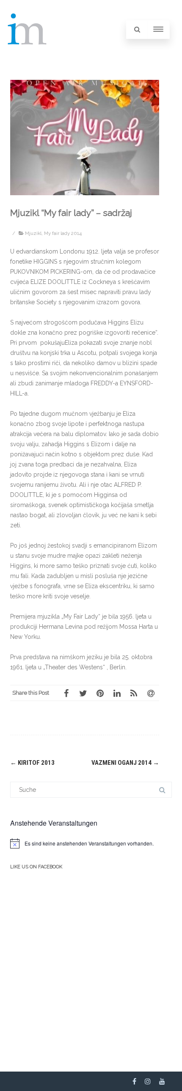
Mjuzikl (33, 233)
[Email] (150, 693)
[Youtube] (162, 1081)
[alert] (91, 843)
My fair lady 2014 (63, 233)
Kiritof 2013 (32, 762)
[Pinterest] (99, 693)
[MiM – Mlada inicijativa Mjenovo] (27, 55)
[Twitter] (82, 693)
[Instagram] (148, 1081)
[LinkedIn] (116, 693)
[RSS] (133, 693)
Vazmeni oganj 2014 (125, 762)
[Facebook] (66, 693)
